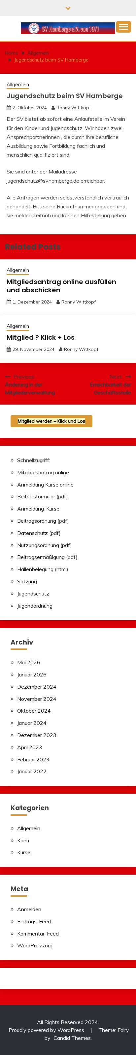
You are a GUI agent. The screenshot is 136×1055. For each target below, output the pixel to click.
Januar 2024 (32, 723)
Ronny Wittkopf (73, 108)
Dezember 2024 (36, 686)
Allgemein (18, 84)
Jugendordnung (34, 605)
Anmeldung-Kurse (38, 508)
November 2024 (36, 699)
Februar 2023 (33, 759)
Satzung (27, 581)
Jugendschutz (33, 593)
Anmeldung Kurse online (45, 484)
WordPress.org (34, 945)
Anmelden (29, 909)
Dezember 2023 (36, 735)
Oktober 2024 (34, 710)
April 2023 (29, 747)
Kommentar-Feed (38, 933)
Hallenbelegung (35, 569)
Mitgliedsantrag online (43, 472)
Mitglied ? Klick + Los (41, 337)
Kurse (23, 852)
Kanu (23, 840)
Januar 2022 (32, 771)
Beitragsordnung (36, 520)
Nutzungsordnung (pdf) (44, 545)
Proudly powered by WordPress (47, 1030)
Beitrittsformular (36, 496)
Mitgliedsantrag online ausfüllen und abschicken (61, 286)
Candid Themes (72, 1038)
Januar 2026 (32, 674)
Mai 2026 (28, 662)
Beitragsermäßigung (41, 557)
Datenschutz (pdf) (39, 533)
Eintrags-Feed (34, 921)
